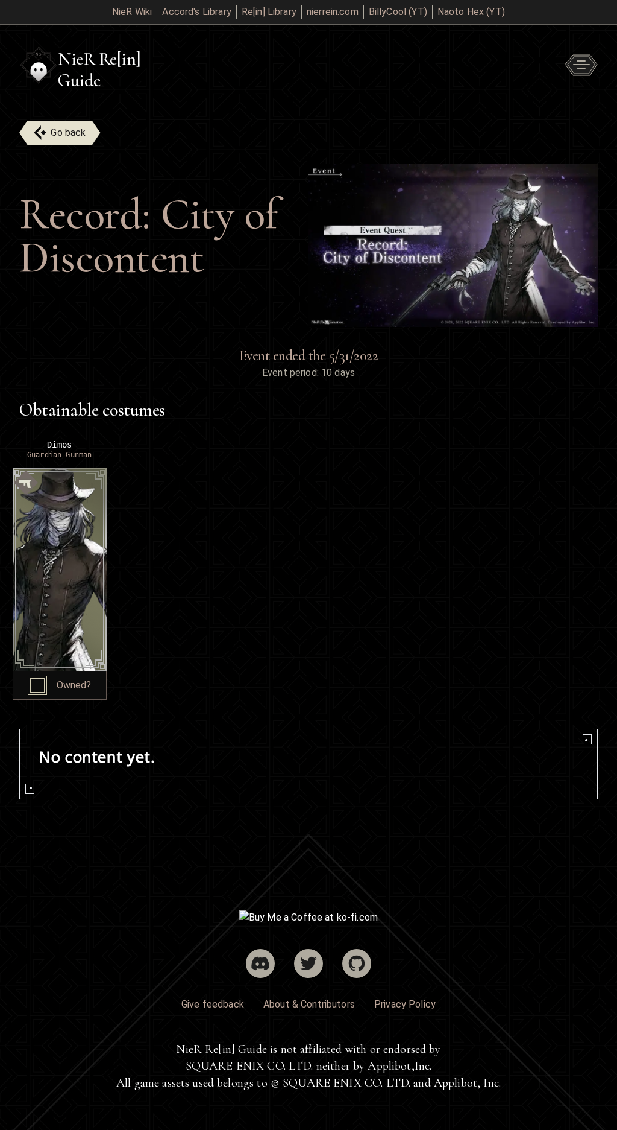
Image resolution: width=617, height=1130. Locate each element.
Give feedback (212, 1004)
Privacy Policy (405, 1004)
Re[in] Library (269, 11)
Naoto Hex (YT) (471, 11)
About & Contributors (309, 1004)
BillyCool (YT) (398, 11)
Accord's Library (196, 11)
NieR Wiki (132, 11)
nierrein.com (333, 11)
